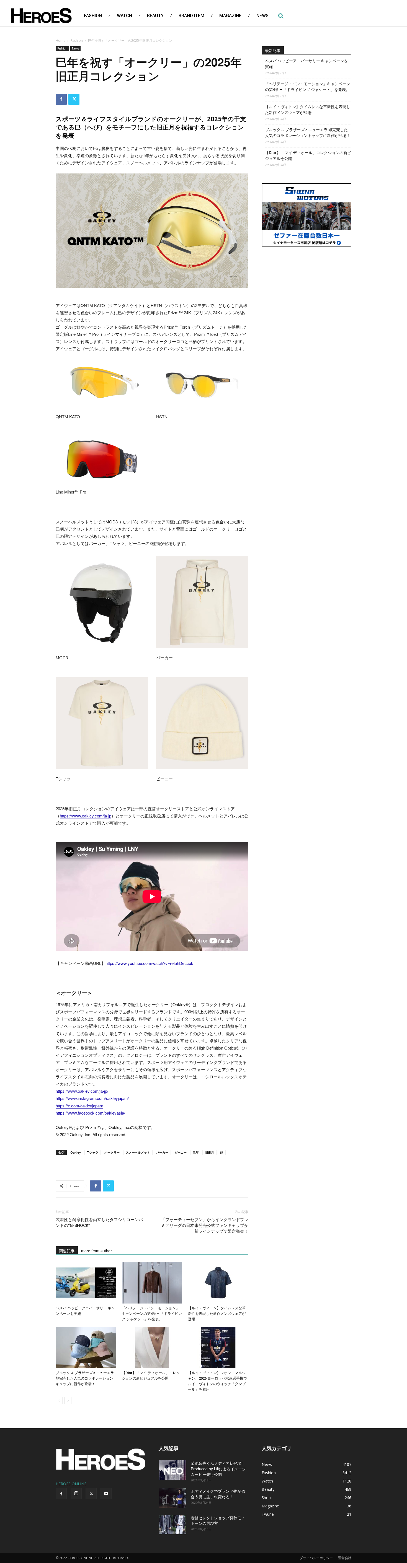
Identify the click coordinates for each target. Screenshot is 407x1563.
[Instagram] (76, 1493)
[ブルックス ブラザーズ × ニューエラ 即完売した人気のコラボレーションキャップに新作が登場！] (86, 1347)
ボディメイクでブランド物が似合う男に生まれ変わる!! (218, 1493)
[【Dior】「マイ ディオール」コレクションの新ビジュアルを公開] (152, 1347)
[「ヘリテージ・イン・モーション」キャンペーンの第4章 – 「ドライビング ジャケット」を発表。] (152, 1283)
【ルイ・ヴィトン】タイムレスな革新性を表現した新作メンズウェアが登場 (217, 1313)
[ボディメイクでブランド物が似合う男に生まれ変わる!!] (172, 1498)
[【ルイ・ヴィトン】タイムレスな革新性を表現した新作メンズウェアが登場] (218, 1283)
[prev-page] (59, 1400)
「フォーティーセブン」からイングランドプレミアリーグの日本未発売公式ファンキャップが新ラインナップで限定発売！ (204, 1225)
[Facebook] (61, 99)
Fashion (77, 40)
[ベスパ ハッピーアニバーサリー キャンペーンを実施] (86, 1283)
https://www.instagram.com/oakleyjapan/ (92, 1098)
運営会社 (344, 1558)
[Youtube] (106, 1493)
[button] (280, 15)
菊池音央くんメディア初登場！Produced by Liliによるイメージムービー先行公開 (218, 1468)
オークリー (112, 1152)
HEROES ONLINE (71, 1483)
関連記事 (66, 1250)
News (75, 48)
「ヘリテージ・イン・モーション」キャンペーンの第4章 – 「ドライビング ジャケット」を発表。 (152, 1313)
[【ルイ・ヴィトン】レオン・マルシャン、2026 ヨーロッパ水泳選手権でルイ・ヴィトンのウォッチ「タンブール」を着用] (218, 1347)
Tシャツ (92, 1152)
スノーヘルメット (138, 1152)
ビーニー (180, 1152)
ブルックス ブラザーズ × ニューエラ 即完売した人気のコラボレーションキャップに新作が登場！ (85, 1378)
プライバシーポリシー (316, 1558)
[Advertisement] (306, 293)
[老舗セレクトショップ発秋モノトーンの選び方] (172, 1524)
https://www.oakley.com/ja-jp (85, 816)
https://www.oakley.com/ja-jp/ (82, 1091)
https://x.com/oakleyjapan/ (79, 1105)
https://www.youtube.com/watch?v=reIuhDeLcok (149, 963)
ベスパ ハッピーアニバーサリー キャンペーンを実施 (306, 64)
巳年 (196, 1152)
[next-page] (68, 1400)
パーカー (162, 1152)
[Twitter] (73, 99)
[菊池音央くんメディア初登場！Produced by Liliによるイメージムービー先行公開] (172, 1470)
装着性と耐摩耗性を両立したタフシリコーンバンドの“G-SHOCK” (99, 1222)
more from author (96, 1250)
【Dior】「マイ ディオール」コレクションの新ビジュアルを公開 (308, 155)
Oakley (75, 1152)
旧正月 (209, 1152)
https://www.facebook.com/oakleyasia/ (90, 1113)
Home (60, 40)
